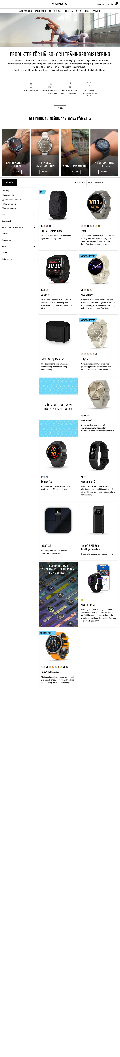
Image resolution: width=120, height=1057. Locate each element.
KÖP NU (16, 172)
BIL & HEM (69, 11)
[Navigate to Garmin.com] (60, 4)
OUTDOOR (58, 11)
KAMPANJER (96, 11)
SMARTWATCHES (25, 11)
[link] (60, 30)
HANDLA (60, 108)
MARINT (79, 11)
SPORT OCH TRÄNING (43, 11)
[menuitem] (101, 4)
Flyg (87, 11)
